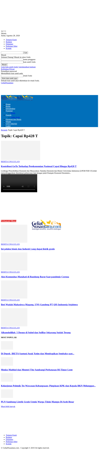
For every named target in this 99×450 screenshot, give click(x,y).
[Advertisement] (29, 89)
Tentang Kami (11, 40)
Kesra (13, 113)
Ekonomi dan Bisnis (13, 119)
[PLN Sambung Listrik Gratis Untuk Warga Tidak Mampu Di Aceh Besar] (7, 397)
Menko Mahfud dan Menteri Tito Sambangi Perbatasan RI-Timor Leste (37, 369)
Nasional (9, 111)
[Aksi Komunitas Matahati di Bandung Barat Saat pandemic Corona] (14, 270)
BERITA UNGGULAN (10, 162)
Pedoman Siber (11, 46)
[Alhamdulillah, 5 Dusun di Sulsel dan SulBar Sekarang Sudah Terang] (14, 326)
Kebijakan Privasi (7, 69)
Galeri (8, 126)
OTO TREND (11, 124)
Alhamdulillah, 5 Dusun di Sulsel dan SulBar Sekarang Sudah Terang (36, 332)
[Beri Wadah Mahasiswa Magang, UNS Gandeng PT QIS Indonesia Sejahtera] (14, 298)
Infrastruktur (10, 109)
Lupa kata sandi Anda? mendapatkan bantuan (18, 67)
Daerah (8, 115)
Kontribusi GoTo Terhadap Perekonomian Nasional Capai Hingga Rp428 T (39, 166)
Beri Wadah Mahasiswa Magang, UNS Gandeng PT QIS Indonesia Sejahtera (39, 304)
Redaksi (9, 42)
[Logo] (9, 100)
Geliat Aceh (15, 117)
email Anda (27, 76)
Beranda (4, 130)
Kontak (8, 48)
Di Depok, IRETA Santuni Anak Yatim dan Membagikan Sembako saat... (37, 353)
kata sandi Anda (29, 62)
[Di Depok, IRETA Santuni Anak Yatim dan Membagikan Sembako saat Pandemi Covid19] (7, 349)
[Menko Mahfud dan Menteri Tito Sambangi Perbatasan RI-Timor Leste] (7, 365)
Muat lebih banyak (8, 406)
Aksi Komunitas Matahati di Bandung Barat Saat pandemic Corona (35, 276)
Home (8, 104)
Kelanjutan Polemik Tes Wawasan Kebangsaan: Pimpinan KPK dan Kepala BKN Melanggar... (48, 385)
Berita (8, 106)
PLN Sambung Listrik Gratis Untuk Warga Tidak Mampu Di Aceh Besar (37, 401)
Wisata (8, 122)
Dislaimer (9, 44)
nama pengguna (29, 59)
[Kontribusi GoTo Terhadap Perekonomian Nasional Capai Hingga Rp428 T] (20, 159)
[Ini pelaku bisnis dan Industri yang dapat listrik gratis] (14, 242)
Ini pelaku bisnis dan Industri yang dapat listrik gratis (28, 249)
